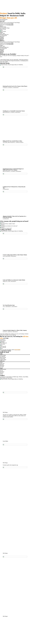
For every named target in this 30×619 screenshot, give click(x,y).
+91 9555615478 (3, 35)
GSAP (4, 256)
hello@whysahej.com (4, 34)
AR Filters (5, 142)
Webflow (5, 281)
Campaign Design (19, 142)
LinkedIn (2, 37)
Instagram (2, 38)
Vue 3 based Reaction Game (9, 305)
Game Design (14, 306)
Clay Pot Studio (10, 23)
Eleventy (5, 331)
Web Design (17, 112)
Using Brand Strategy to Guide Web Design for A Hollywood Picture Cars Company (13, 169)
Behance (1, 39)
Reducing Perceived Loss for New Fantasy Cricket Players (15, 86)
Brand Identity (6, 112)
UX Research (15, 87)
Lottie (8, 281)
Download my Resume (6, 350)
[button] (3, 19)
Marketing (2, 381)
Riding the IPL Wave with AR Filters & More (12, 141)
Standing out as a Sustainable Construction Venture (14, 111)
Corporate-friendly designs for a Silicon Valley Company (15, 330)
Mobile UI (2, 386)
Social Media (3, 385)
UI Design (5, 87)
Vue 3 (4, 306)
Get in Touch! (17, 349)
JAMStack (10, 331)
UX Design (10, 87)
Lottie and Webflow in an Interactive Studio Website (14, 280)
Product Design (3, 388)
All (0, 380)
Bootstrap (8, 256)
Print (1, 383)
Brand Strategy (6, 171)
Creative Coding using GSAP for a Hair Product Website (15, 254)
